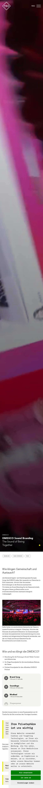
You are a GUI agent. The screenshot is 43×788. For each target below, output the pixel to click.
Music (27, 556)
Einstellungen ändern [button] (25, 783)
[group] (6, 678)
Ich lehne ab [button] (26, 778)
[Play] (6, 678)
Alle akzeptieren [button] (25, 773)
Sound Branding (17, 556)
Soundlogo (6, 556)
